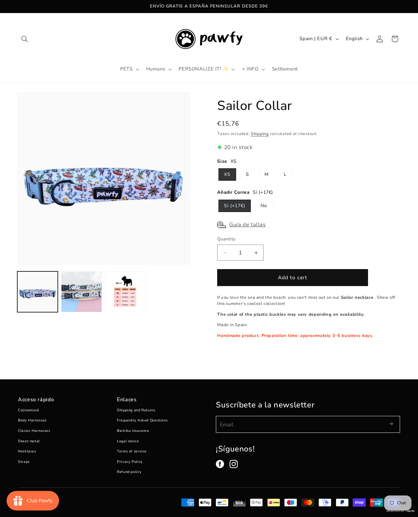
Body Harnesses (32, 420)
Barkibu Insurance (133, 431)
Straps (24, 462)
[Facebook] (220, 464)
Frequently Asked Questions (142, 420)
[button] (24, 38)
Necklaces (27, 451)
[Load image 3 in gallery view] (125, 291)
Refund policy (129, 472)
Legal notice (128, 441)
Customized (28, 410)
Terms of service (132, 451)
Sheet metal (29, 441)
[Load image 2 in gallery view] (81, 291)
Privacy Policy (130, 462)
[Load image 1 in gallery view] (37, 291)
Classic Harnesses (34, 431)
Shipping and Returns (136, 410)
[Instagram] (234, 464)
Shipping (260, 133)
